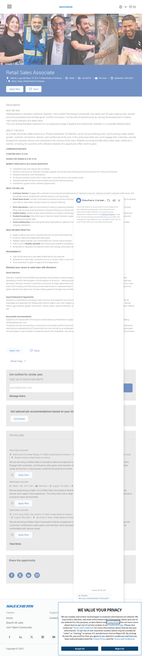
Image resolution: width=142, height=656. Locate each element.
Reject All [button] (119, 648)
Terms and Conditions (83, 627)
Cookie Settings (115, 625)
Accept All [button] (80, 648)
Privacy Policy (113, 622)
